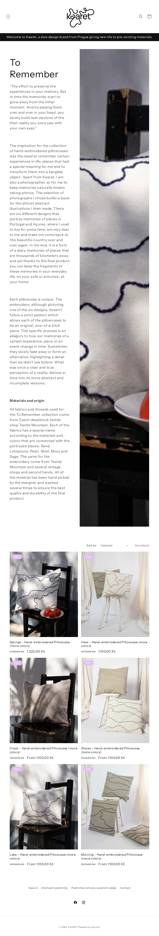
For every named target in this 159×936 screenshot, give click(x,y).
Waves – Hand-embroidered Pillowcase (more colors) (110, 750)
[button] (8, 16)
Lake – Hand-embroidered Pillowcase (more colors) (43, 856)
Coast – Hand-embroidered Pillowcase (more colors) (44, 750)
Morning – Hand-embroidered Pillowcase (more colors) (112, 856)
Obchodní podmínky (54, 888)
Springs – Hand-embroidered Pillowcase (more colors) (40, 644)
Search (33, 888)
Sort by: (92, 545)
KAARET (73, 927)
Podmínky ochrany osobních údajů (93, 888)
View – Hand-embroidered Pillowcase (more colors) (114, 644)
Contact (125, 888)
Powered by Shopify (89, 927)
